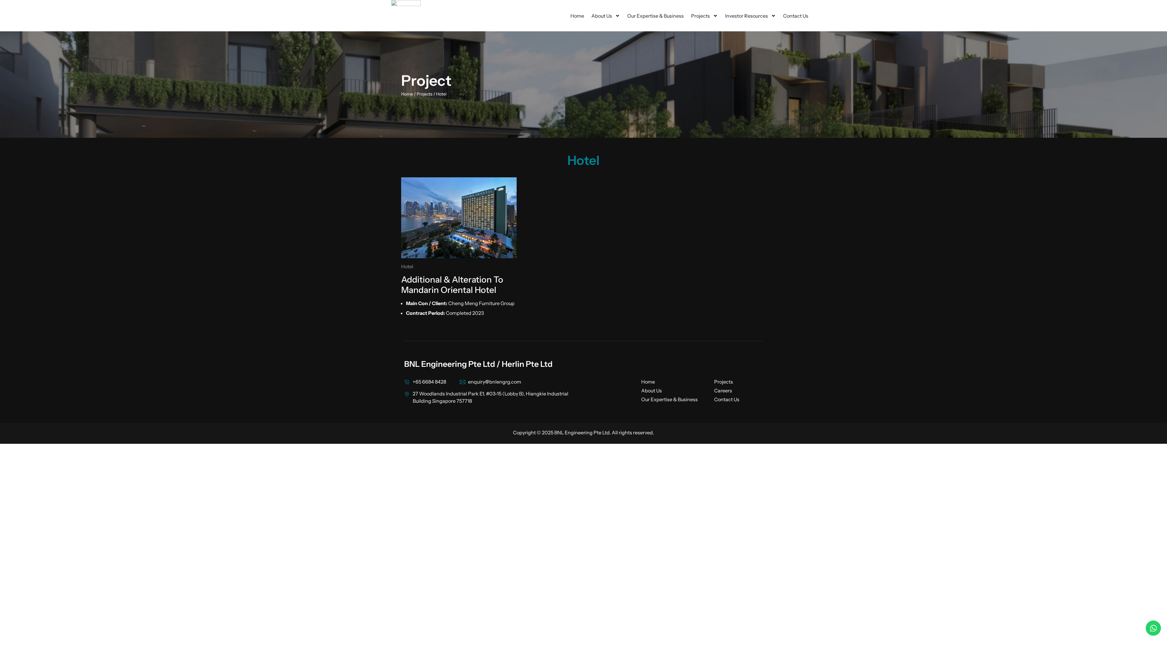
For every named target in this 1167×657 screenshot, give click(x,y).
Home (577, 16)
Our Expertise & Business (655, 16)
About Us (601, 16)
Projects (700, 16)
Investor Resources (746, 16)
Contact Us (795, 16)
